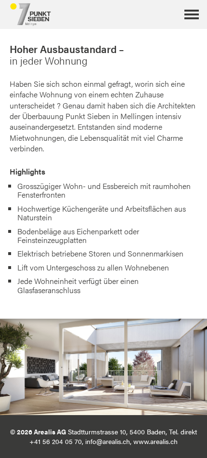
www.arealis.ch (155, 441)
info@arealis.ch (107, 441)
